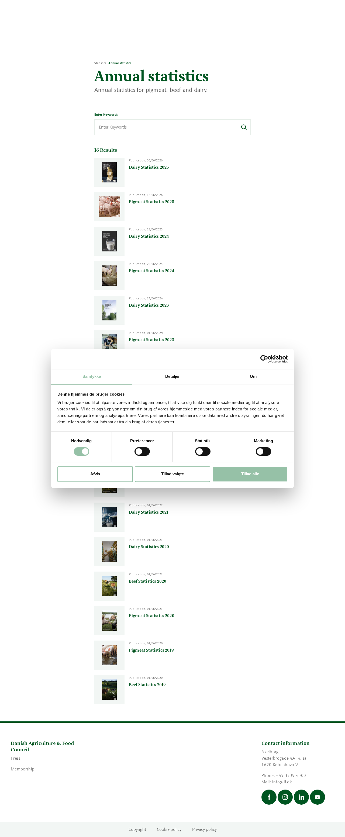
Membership (22, 769)
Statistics (100, 63)
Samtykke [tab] (91, 376)
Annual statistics (119, 63)
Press (15, 758)
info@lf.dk (282, 781)
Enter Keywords (106, 114)
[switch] (142, 451)
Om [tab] (253, 376)
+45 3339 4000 (291, 775)
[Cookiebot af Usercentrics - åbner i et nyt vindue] (264, 359)
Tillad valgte (172, 474)
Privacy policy (204, 829)
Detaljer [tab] (172, 376)
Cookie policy (169, 829)
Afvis (95, 474)
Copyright (137, 829)
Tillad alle (250, 474)
